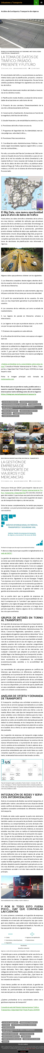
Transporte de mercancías (23, 413)
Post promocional (27, 1034)
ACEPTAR (23, 1051)
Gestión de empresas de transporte (14, 404)
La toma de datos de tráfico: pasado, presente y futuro (19, 61)
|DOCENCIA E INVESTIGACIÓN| (11, 458)
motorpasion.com (7, 379)
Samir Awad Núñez (21, 68)
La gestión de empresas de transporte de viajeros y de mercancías (15, 469)
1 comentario (35, 68)
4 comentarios (36, 481)
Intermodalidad (34, 404)
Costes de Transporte (10, 401)
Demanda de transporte (29, 401)
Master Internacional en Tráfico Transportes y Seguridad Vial (19, 407)
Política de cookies (30, 1048)
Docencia (25, 458)
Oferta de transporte (10, 410)
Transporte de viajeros (11, 416)
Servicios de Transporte (29, 410)
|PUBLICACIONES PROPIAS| (10, 51)
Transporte (14, 53)
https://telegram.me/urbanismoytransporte (18, 394)
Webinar (5, 1041)
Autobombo (24, 51)
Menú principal (41, 2)
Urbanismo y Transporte (11, 2)
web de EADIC (6, 553)
